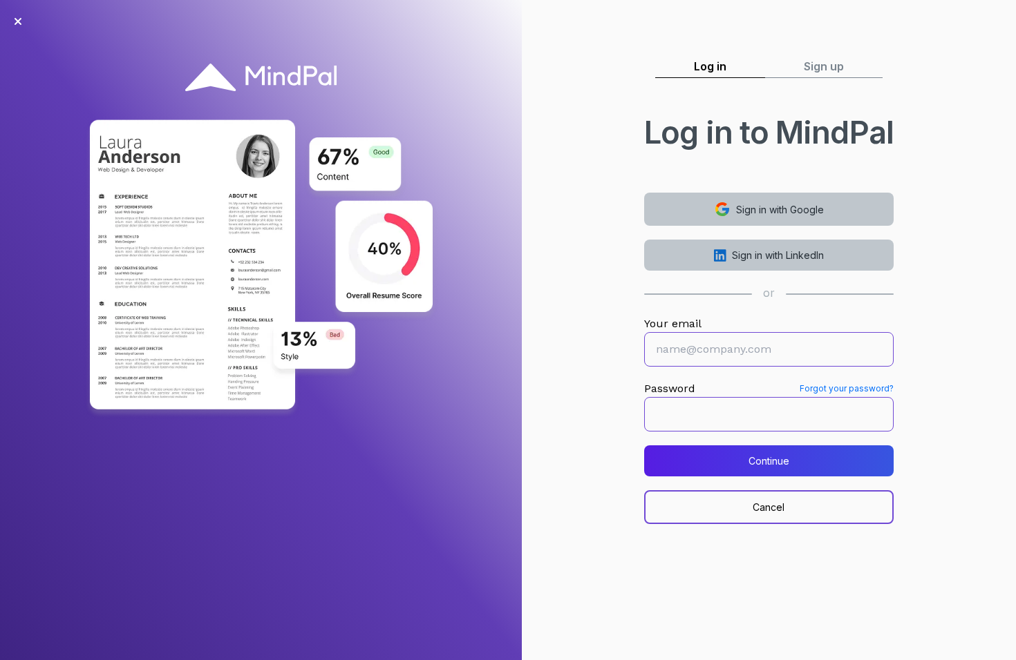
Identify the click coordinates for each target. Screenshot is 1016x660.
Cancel (768, 507)
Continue (769, 461)
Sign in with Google (780, 209)
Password (669, 388)
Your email (673, 323)
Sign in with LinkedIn (778, 255)
